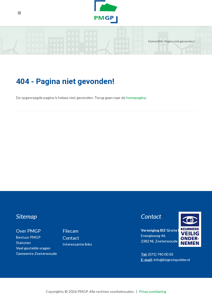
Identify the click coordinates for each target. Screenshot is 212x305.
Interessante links (77, 244)
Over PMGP (28, 231)
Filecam (70, 231)
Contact (71, 238)
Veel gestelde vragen (33, 248)
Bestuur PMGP (28, 237)
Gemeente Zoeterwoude (36, 253)
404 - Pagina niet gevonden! (176, 41)
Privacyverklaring (152, 291)
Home (152, 41)
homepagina (136, 97)
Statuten (23, 242)
